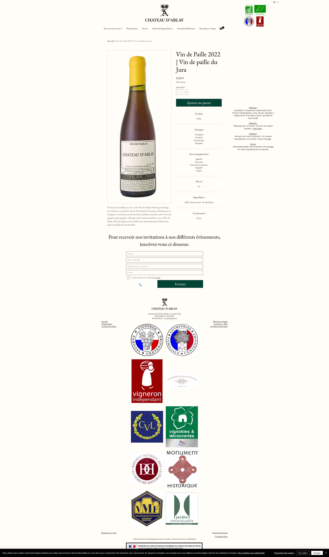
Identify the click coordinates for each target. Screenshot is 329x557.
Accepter (317, 553)
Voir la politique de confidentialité (251, 553)
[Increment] (186, 92)
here (271, 146)
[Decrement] (178, 92)
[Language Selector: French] (276, 2)
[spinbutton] (182, 92)
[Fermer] (325, 553)
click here (257, 128)
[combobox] (164, 266)
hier (269, 139)
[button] (222, 28)
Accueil (110, 41)
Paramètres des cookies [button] (284, 553)
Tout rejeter (303, 553)
